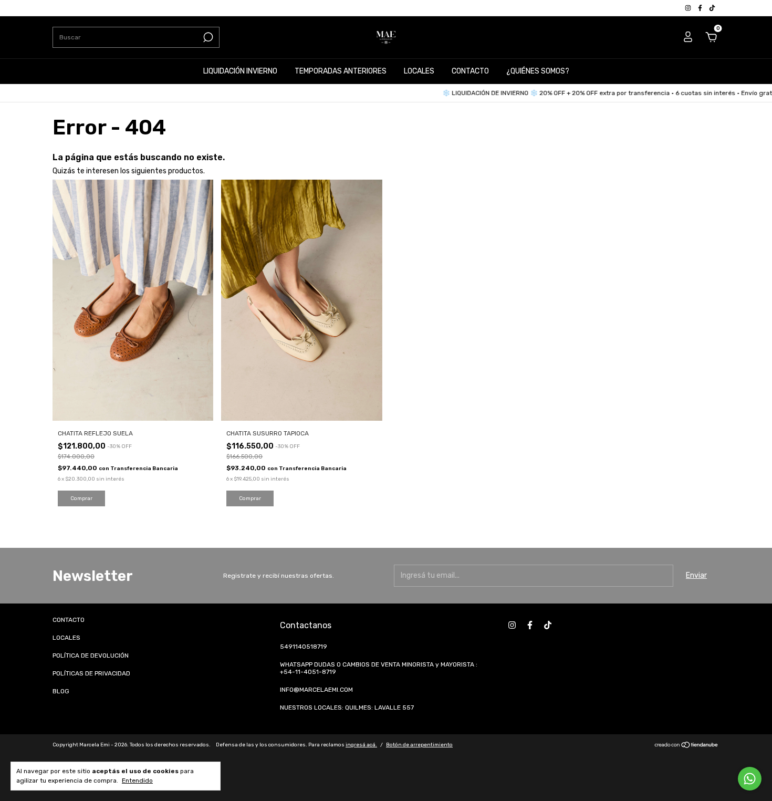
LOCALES (419, 71)
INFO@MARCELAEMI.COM (316, 689)
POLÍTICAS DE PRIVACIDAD (91, 673)
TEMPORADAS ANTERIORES (341, 71)
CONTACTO (470, 71)
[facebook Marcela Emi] (701, 8)
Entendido (137, 780)
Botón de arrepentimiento (419, 745)
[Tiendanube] (686, 746)
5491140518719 (303, 646)
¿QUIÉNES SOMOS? (537, 71)
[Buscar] (207, 37)
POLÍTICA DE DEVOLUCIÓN (91, 655)
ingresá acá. (361, 745)
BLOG (61, 691)
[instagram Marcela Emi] (689, 8)
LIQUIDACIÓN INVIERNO (240, 71)
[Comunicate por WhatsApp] (749, 778)
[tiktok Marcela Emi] (712, 8)
